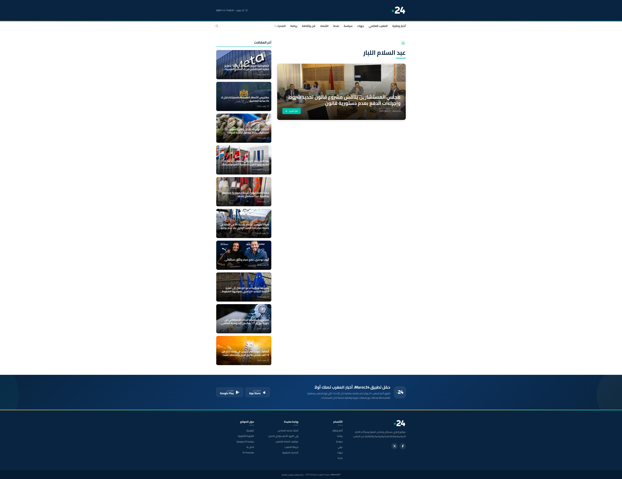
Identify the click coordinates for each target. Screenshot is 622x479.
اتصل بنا (250, 447)
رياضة (293, 26)
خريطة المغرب (291, 447)
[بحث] (217, 26)
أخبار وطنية (399, 26)
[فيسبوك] (403, 446)
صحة (336, 26)
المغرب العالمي (378, 26)
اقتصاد (324, 26)
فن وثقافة (308, 26)
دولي (340, 447)
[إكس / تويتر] (395, 446)
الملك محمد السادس (288, 430)
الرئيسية (250, 430)
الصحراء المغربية (276, 26)
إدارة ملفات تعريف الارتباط (293, 474)
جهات (360, 26)
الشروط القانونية (246, 436)
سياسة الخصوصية (245, 442)
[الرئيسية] (403, 43)
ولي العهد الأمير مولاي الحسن (283, 436)
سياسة (348, 26)
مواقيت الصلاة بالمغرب (286, 442)
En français (248, 453)
